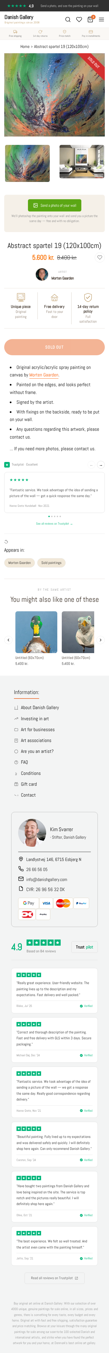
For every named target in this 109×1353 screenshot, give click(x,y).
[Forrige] (8, 640)
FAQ (24, 762)
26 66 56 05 (37, 869)
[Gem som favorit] (100, 257)
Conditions (31, 773)
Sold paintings (51, 562)
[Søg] (68, 19)
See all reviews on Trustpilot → (54, 523)
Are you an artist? (37, 751)
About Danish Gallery (40, 707)
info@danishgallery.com (46, 879)
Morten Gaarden (62, 278)
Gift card (29, 784)
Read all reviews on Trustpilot (52, 1278)
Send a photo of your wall (58, 205)
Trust (84, 947)
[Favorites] (79, 19)
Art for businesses (38, 729)
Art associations (36, 740)
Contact (28, 795)
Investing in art (35, 719)
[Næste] (100, 640)
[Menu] (101, 19)
